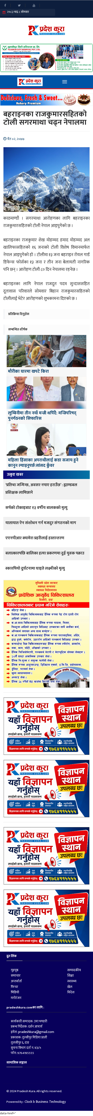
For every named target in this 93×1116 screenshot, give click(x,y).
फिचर (14, 987)
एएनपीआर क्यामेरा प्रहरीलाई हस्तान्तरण (34, 538)
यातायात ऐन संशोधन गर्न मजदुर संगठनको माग (40, 523)
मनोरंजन (16, 998)
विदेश (70, 992)
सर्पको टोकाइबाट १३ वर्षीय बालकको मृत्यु (36, 507)
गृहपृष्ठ (14, 970)
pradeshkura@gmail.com (36, 1032)
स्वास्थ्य (71, 981)
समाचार (16, 976)
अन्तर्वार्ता (16, 981)
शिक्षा (70, 976)
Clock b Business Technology (45, 1102)
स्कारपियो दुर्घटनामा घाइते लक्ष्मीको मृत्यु (35, 568)
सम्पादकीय (74, 970)
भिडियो (15, 992)
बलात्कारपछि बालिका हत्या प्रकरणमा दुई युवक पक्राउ (44, 553)
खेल (69, 987)
